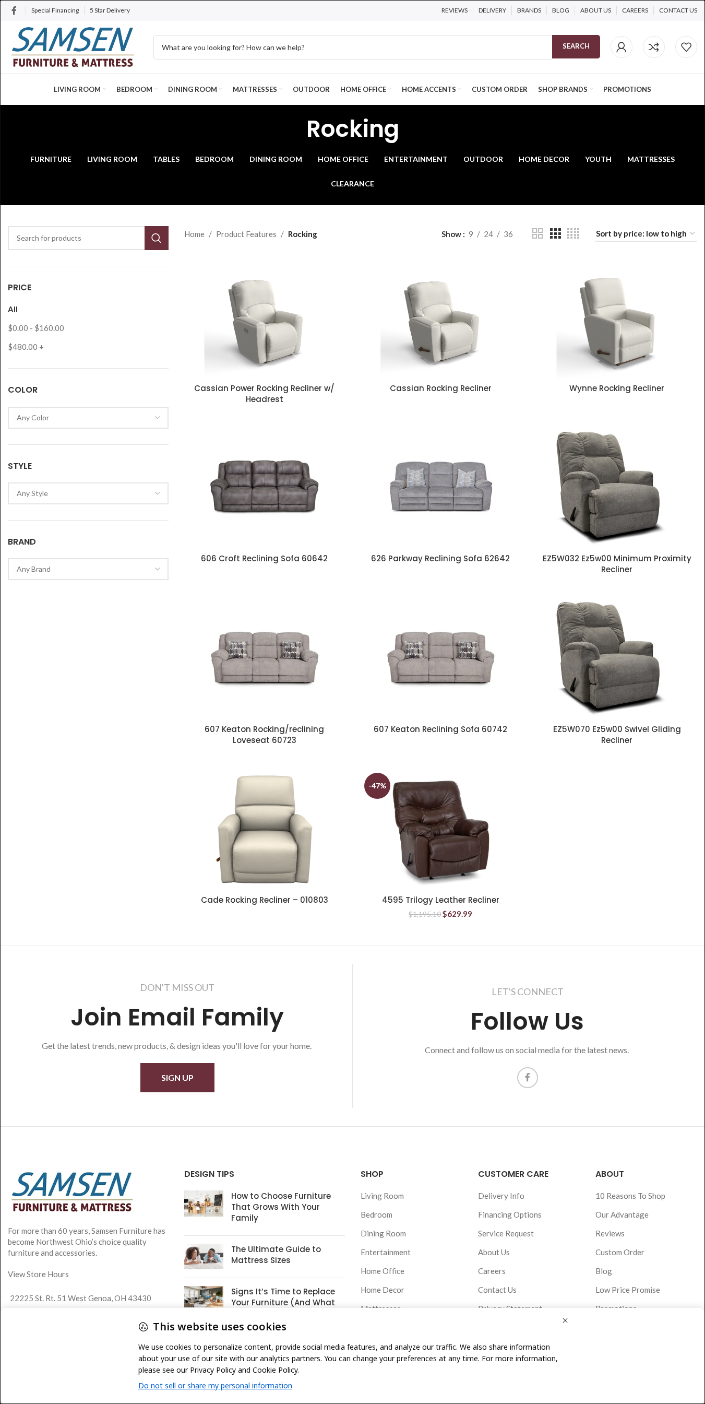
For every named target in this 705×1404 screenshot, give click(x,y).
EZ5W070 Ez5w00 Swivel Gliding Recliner (617, 735)
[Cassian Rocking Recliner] (441, 317)
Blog (603, 1271)
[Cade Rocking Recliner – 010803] (264, 829)
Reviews (610, 1233)
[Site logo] (73, 46)
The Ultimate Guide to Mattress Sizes (276, 1255)
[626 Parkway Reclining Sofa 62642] (441, 488)
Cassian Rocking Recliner (441, 388)
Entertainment (386, 1252)
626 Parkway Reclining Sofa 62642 (440, 558)
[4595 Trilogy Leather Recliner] (441, 829)
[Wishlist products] (686, 47)
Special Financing (55, 10)
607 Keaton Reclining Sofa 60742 (440, 729)
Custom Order (619, 1252)
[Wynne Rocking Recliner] (616, 317)
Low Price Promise (627, 1289)
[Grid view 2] (537, 234)
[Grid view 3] (555, 234)
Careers (492, 1271)
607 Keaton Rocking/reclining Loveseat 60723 (264, 735)
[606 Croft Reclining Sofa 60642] (264, 488)
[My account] (621, 47)
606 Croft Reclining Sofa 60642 (264, 558)
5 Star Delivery (110, 10)
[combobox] (88, 418)
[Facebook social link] (14, 10)
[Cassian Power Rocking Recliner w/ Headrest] (264, 317)
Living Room (382, 1195)
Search (576, 46)
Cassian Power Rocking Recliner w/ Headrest (264, 394)
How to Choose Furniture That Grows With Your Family (281, 1206)
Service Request (506, 1233)
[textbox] (88, 418)
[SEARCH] (157, 238)
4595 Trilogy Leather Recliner (440, 899)
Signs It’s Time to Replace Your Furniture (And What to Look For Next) (283, 1302)
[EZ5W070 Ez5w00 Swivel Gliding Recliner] (616, 658)
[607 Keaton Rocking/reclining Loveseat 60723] (264, 658)
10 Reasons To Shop (630, 1195)
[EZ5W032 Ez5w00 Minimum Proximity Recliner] (616, 488)
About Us (494, 1252)
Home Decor (382, 1289)
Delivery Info (501, 1195)
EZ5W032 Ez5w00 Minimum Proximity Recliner (617, 564)
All (13, 309)
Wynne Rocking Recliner (616, 388)
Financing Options (510, 1214)
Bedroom (376, 1214)
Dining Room (383, 1233)
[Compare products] (654, 47)
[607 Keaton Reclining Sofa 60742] (441, 658)
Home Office (382, 1271)
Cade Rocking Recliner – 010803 (264, 899)
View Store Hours (38, 1274)
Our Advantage (622, 1214)
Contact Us (497, 1289)
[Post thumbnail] (203, 1209)
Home (194, 234)
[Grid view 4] (573, 234)
